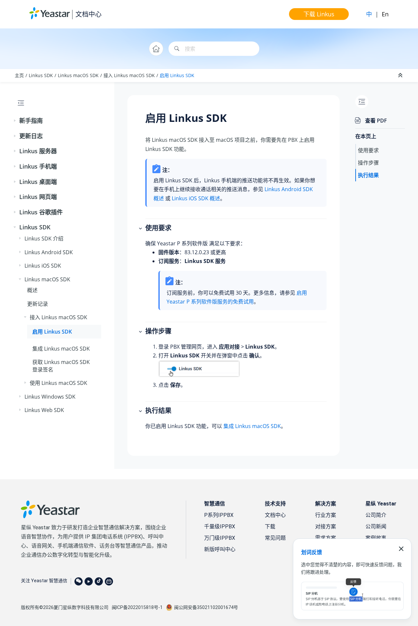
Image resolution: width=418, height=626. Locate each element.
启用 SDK (177, 75)
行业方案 (325, 515)
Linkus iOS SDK (42, 265)
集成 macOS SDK (61, 348)
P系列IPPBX (218, 515)
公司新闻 (375, 526)
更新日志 (31, 136)
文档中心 (88, 14)
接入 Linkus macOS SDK (129, 75)
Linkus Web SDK (44, 410)
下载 (270, 526)
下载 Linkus (318, 14)
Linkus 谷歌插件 (41, 212)
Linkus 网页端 (38, 197)
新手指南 (31, 120)
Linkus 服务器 (38, 151)
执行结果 (368, 175)
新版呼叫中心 (219, 549)
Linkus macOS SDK (78, 75)
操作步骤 (368, 162)
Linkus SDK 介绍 (43, 238)
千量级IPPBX (219, 526)
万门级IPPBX (219, 538)
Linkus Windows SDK (49, 396)
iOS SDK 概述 (196, 198)
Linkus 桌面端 (38, 182)
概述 (32, 290)
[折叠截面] (401, 75)
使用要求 (368, 150)
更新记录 (37, 303)
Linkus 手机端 (38, 166)
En (385, 14)
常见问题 (275, 538)
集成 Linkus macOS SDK (252, 426)
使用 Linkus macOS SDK (58, 383)
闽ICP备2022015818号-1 (137, 607)
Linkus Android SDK (48, 252)
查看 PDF (376, 120)
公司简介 (375, 515)
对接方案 (325, 526)
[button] (15, 120)
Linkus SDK (41, 75)
